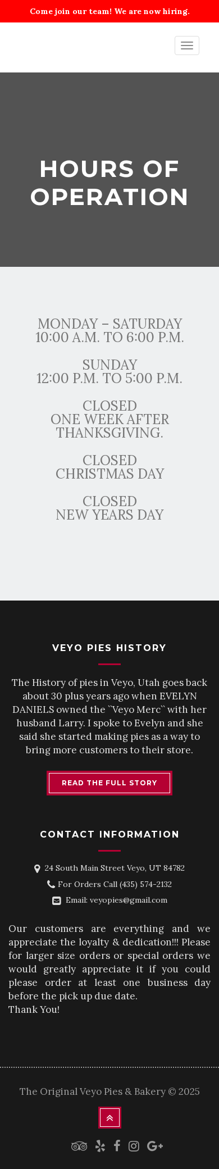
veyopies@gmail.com (128, 900)
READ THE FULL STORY (109, 783)
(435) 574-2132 (146, 884)
